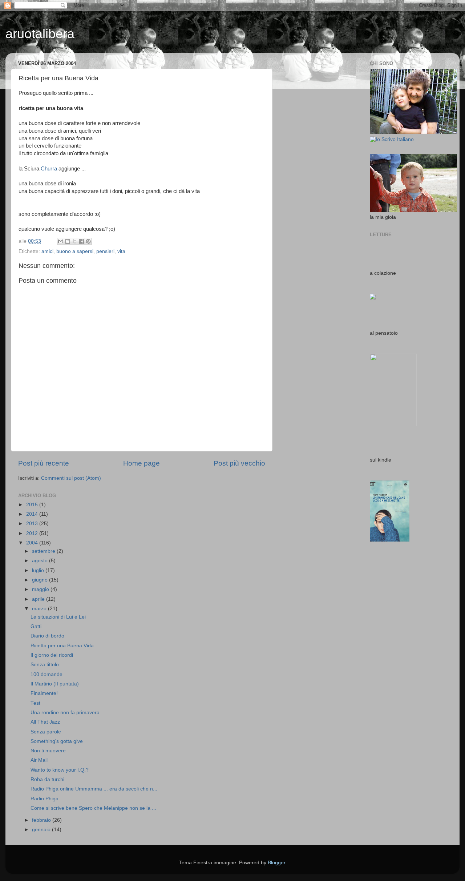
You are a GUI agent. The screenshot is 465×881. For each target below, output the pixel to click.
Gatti (36, 626)
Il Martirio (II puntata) (55, 684)
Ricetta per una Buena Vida (62, 645)
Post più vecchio (239, 463)
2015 (32, 504)
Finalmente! (44, 693)
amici (47, 251)
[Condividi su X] (74, 241)
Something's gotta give (57, 741)
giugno (40, 580)
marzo (40, 608)
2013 (32, 523)
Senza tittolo (45, 664)
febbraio (42, 820)
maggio (41, 589)
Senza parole (46, 732)
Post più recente (43, 463)
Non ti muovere (48, 750)
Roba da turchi (47, 779)
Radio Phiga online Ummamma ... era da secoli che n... (94, 789)
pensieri (105, 251)
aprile (39, 599)
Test (35, 703)
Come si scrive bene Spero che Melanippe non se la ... (93, 808)
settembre (44, 551)
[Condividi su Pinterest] (88, 241)
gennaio (42, 829)
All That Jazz (45, 722)
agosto (40, 560)
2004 (32, 543)
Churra (49, 169)
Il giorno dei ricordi (52, 655)
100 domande (46, 674)
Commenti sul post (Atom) (71, 478)
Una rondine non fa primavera (65, 712)
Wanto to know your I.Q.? (60, 770)
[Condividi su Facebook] (81, 241)
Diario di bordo (47, 636)
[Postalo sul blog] (67, 241)
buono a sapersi (74, 251)
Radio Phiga (44, 798)
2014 (32, 514)
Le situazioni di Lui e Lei (58, 617)
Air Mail (39, 760)
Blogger (276, 862)
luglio (38, 570)
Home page (141, 463)
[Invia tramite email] (60, 241)
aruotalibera (39, 33)
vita (121, 251)
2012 (32, 533)
